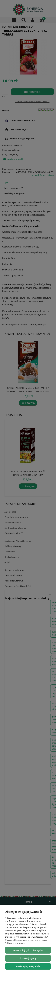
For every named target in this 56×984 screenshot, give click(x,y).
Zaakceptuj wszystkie (28, 966)
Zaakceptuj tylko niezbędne (28, 950)
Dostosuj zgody (28, 958)
